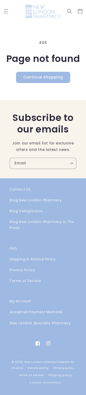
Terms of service (31, 375)
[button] (6, 11)
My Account (21, 301)
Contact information (45, 382)
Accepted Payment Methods (36, 312)
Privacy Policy (22, 270)
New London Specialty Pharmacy (40, 323)
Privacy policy (64, 368)
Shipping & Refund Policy (33, 259)
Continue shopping (43, 77)
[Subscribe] (71, 163)
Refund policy (38, 368)
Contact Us (20, 189)
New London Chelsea (40, 362)
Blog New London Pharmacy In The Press (42, 224)
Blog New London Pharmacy (36, 200)
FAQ (13, 248)
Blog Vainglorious (26, 211)
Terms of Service (25, 280)
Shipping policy (60, 375)
